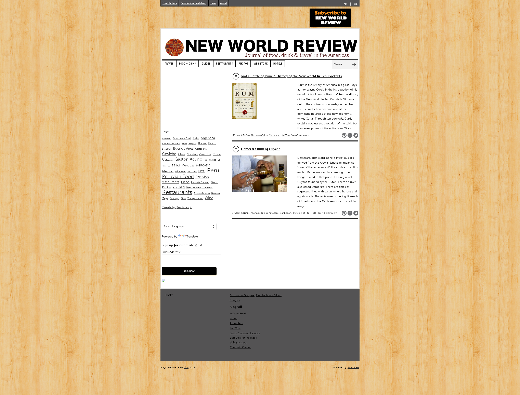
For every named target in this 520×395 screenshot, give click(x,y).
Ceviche (169, 153)
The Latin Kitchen (240, 347)
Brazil (212, 143)
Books (202, 143)
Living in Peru (238, 342)
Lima (173, 164)
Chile (181, 154)
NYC (201, 171)
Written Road (238, 313)
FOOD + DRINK (187, 63)
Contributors (169, 3)
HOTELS (277, 63)
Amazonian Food (182, 138)
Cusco (217, 154)
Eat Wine (235, 328)
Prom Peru (236, 323)
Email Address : (171, 252)
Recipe (166, 187)
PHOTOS (243, 63)
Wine (209, 198)
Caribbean (274, 135)
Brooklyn (166, 149)
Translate (192, 236)
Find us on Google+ (242, 295)
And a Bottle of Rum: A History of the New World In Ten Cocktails (291, 76)
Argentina (208, 138)
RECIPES (179, 187)
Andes (196, 138)
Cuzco (167, 159)
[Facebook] (350, 4)
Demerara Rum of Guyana (260, 149)
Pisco (185, 182)
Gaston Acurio (188, 159)
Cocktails (192, 154)
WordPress (353, 367)
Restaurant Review (199, 187)
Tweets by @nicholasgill (177, 207)
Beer (184, 143)
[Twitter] (345, 4)
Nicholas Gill (258, 135)
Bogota (192, 143)
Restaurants (177, 192)
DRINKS (316, 213)
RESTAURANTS (224, 63)
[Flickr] (356, 4)
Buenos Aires (183, 148)
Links (213, 3)
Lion (186, 367)
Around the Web (171, 143)
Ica (205, 160)
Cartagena (201, 148)
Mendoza (188, 165)
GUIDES (206, 63)
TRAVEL (169, 63)
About (223, 3)
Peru (213, 170)
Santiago (174, 198)
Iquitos (212, 159)
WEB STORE (261, 63)
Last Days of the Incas (243, 337)
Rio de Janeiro (202, 193)
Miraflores (180, 171)
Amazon (273, 213)
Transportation (195, 198)
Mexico (167, 171)
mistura (192, 171)
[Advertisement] (234, 18)
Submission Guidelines (193, 3)
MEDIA (286, 135)
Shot (183, 198)
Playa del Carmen (200, 182)
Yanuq (233, 318)
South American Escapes (245, 333)
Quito (214, 182)
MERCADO (203, 165)
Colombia (205, 154)
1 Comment (330, 213)
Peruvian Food (178, 176)
